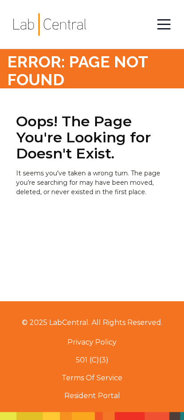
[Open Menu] (164, 24)
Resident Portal (92, 395)
